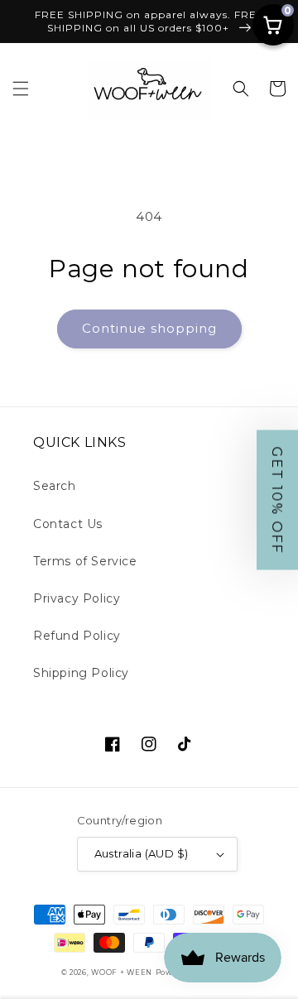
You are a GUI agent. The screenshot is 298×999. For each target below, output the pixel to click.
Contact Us (68, 523)
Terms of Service (85, 561)
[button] (20, 88)
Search (54, 485)
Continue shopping (149, 328)
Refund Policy (77, 635)
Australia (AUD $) (141, 853)
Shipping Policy (81, 672)
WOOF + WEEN (121, 972)
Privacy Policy (76, 598)
